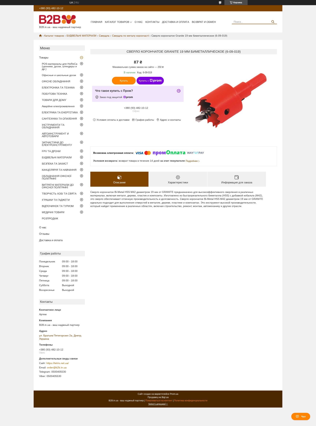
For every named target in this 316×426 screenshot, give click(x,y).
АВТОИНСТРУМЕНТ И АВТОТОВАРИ (55, 135)
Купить (124, 80)
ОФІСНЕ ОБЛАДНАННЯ (56, 81)
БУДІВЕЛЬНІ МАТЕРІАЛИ (81, 35)
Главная (96, 21)
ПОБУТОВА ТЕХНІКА (54, 93)
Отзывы (44, 233)
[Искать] (273, 22)
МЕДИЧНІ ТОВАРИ (53, 212)
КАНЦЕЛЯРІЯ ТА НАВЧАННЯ (59, 169)
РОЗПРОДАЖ (50, 218)
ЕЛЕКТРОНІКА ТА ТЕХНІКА (58, 87)
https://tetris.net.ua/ (57, 363)
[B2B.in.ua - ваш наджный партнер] (57, 19)
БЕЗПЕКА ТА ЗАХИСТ (55, 163)
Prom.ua (174, 394)
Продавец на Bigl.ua (158, 397)
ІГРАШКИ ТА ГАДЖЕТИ (56, 199)
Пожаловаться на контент (158, 400)
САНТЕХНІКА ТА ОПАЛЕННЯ (59, 118)
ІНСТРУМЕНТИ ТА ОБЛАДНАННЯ (53, 126)
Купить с (144, 80)
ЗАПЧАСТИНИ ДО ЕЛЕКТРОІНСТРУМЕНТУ (57, 143)
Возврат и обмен (204, 21)
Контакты (152, 21)
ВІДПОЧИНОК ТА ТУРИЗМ (58, 206)
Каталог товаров (117, 21)
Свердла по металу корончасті (130, 35)
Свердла (104, 35)
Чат (303, 416)
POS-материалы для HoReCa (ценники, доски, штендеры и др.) (59, 66)
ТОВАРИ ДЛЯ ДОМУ (54, 100)
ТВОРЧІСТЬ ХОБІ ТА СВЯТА (59, 193)
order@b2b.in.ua (57, 367)
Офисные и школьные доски (59, 75)
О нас (139, 21)
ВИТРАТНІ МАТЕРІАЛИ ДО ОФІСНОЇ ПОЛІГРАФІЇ (58, 186)
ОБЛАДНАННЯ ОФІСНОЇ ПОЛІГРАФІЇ (56, 177)
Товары (43, 57)
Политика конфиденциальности (190, 400)
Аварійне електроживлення (58, 106)
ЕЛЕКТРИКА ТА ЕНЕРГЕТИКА (60, 112)
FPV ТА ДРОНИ (51, 151)
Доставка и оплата (175, 21)
